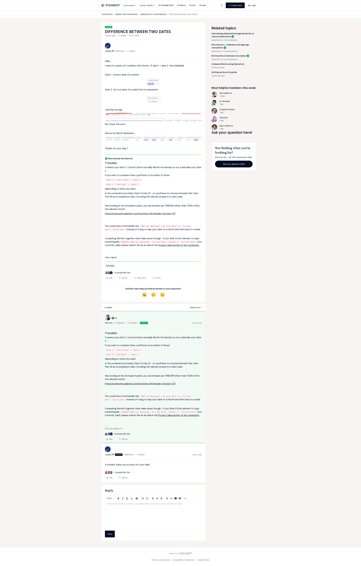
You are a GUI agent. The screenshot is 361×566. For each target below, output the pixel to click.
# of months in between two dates (229, 56)
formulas (110, 265)
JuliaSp (108, 51)
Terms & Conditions (160, 560)
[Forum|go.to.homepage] (111, 5)
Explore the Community (126, 14)
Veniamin (223, 117)
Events (192, 5)
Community (107, 14)
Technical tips (218, 67)
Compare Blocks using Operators (228, 64)
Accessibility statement (183, 560)
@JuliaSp (112, 162)
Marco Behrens (226, 126)
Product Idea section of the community (178, 245)
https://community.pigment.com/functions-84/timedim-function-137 (140, 213)
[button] (235, 5)
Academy (181, 5)
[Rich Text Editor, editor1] (153, 515)
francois (108, 323)
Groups (202, 5)
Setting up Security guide (224, 72)
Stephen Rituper (227, 109)
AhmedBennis (225, 93)
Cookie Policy (203, 560)
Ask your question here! (234, 164)
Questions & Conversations (153, 14)
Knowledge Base (166, 5)
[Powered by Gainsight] (180, 554)
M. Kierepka (224, 101)
